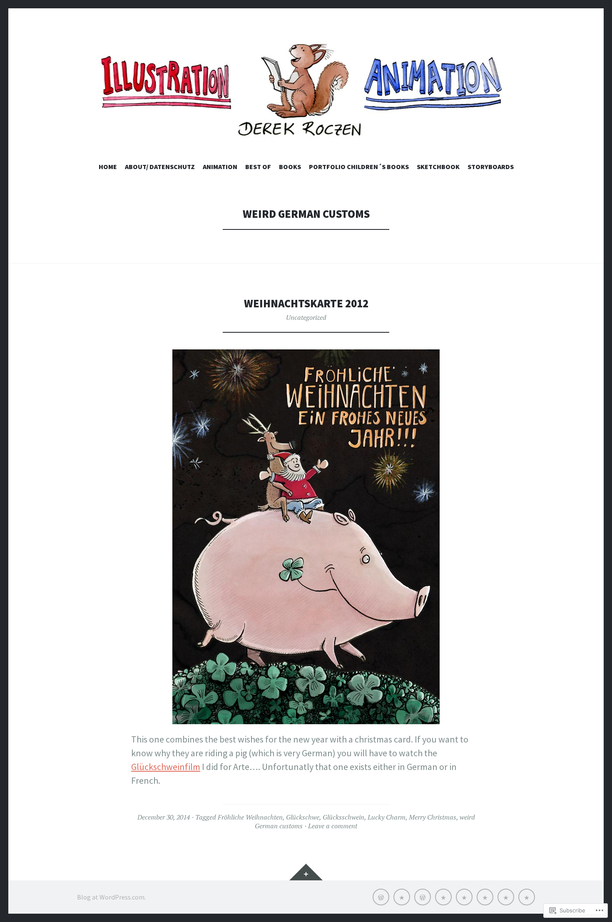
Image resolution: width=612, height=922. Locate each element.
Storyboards (491, 166)
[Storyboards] (526, 897)
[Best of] (443, 897)
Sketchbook (438, 166)
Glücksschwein (343, 817)
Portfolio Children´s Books (359, 166)
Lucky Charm (387, 817)
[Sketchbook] (506, 897)
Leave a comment (332, 825)
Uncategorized (306, 317)
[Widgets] (306, 872)
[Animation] (422, 897)
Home (108, 166)
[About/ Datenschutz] (401, 897)
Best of (258, 166)
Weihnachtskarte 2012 (306, 303)
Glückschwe (302, 817)
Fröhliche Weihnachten (250, 817)
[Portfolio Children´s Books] (485, 897)
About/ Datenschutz (160, 166)
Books (290, 166)
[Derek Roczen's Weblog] (306, 94)
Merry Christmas (432, 817)
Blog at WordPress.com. (111, 897)
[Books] (464, 897)
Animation (220, 166)
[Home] (381, 897)
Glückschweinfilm (165, 766)
